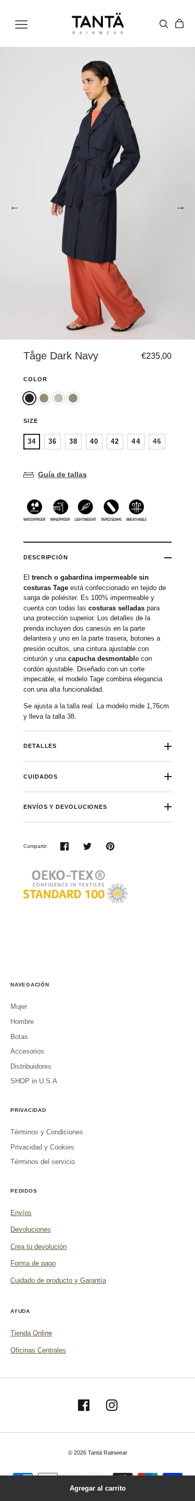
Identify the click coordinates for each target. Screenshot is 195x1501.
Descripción (45, 557)
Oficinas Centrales (38, 1350)
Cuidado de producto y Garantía (58, 1280)
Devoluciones (30, 1229)
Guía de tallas (62, 474)
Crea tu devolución (38, 1246)
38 (73, 441)
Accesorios (27, 1051)
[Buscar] (164, 24)
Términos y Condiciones (46, 1132)
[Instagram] (111, 1405)
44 (136, 441)
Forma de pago (33, 1263)
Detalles (40, 746)
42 (115, 441)
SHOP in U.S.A (33, 1081)
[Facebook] (83, 1405)
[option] (97, 193)
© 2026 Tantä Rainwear (97, 1452)
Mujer (18, 1006)
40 (94, 441)
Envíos (21, 1213)
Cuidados (40, 776)
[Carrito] (179, 23)
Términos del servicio (42, 1162)
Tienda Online (31, 1333)
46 (157, 441)
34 (32, 441)
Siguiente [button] (180, 206)
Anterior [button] (14, 206)
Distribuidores (30, 1066)
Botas (19, 1037)
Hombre (22, 1021)
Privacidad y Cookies (42, 1147)
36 (52, 441)
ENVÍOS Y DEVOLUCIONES (65, 807)
